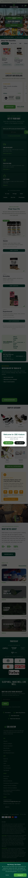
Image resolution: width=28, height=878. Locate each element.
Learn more (20, 871)
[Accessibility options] (1, 351)
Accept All (20, 875)
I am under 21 (19, 442)
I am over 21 (8, 442)
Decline (7, 875)
